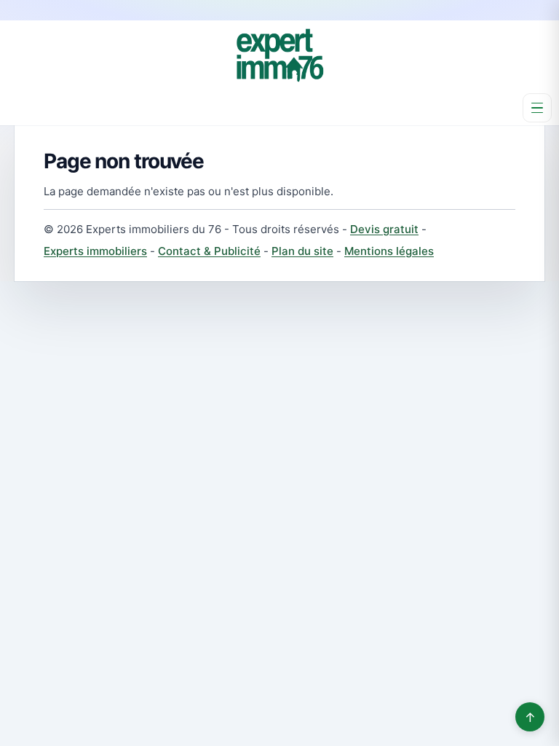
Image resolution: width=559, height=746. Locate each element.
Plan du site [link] (302, 251)
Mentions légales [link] (389, 251)
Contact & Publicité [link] (209, 251)
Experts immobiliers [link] (95, 251)
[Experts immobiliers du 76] (279, 55)
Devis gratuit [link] (384, 229)
